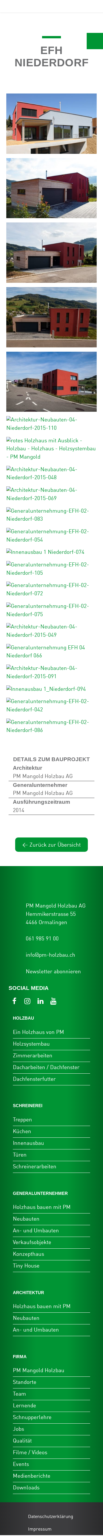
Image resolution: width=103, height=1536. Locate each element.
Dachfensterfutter (34, 1079)
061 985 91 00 (42, 939)
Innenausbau (28, 1143)
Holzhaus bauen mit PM (42, 1207)
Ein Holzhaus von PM (38, 1032)
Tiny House (26, 1266)
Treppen (22, 1120)
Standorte (24, 1382)
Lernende (24, 1405)
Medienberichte (31, 1476)
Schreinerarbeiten (34, 1166)
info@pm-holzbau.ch (50, 955)
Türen (20, 1155)
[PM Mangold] (30, 6)
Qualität (22, 1441)
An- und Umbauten (36, 1230)
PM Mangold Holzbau (38, 1370)
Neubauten (26, 1219)
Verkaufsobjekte (32, 1242)
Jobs (18, 1429)
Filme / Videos (30, 1452)
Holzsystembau (31, 1044)
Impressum (40, 1529)
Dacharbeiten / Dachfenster (46, 1067)
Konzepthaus (28, 1254)
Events (21, 1464)
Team (19, 1394)
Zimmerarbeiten (32, 1056)
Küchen (22, 1131)
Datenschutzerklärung (50, 1517)
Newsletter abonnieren (53, 971)
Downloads (26, 1488)
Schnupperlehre (32, 1417)
